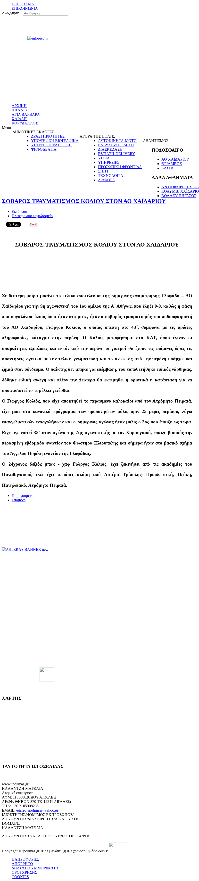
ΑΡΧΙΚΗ (19, 106)
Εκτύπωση (20, 211)
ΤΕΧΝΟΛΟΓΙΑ (110, 175)
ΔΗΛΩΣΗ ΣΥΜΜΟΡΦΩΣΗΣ (35, 868)
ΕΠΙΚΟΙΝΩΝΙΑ (25, 8)
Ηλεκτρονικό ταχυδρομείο (32, 216)
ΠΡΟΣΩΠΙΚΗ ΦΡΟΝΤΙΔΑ (120, 167)
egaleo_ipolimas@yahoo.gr (37, 810)
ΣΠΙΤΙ (103, 171)
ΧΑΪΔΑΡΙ (19, 119)
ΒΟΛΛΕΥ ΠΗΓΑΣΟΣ (178, 196)
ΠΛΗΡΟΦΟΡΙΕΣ (25, 859)
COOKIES (20, 877)
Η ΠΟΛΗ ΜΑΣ (24, 4)
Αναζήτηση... (12, 13)
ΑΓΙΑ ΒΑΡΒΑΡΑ (26, 114)
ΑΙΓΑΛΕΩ (20, 110)
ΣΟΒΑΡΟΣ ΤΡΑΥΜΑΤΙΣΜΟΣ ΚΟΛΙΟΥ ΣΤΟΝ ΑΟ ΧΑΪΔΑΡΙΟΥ (84, 201)
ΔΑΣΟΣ (167, 168)
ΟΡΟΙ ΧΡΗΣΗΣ (24, 872)
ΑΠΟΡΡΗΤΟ (22, 864)
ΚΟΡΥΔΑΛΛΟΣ (25, 123)
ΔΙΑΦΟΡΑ (106, 180)
